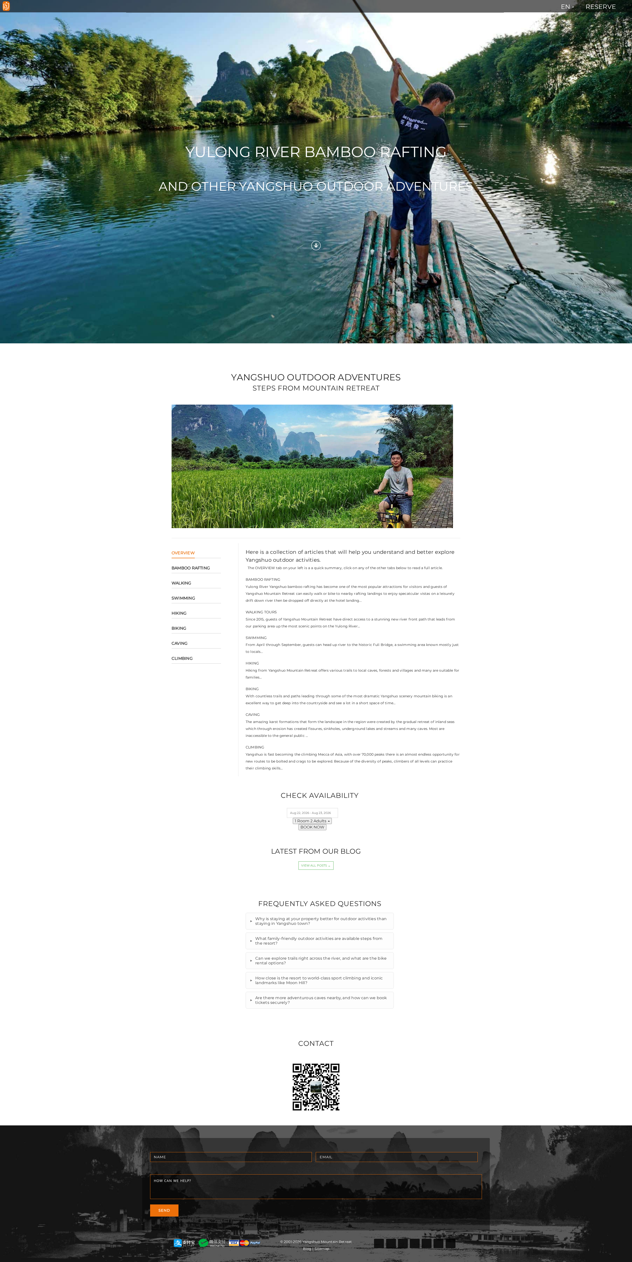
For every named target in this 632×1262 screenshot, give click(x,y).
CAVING (179, 643)
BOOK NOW (312, 827)
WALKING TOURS (261, 612)
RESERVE (601, 6)
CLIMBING (182, 658)
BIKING (179, 628)
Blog (307, 1248)
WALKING (181, 583)
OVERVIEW (183, 553)
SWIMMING (183, 598)
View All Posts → (316, 865)
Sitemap (322, 1248)
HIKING (179, 613)
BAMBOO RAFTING (191, 568)
